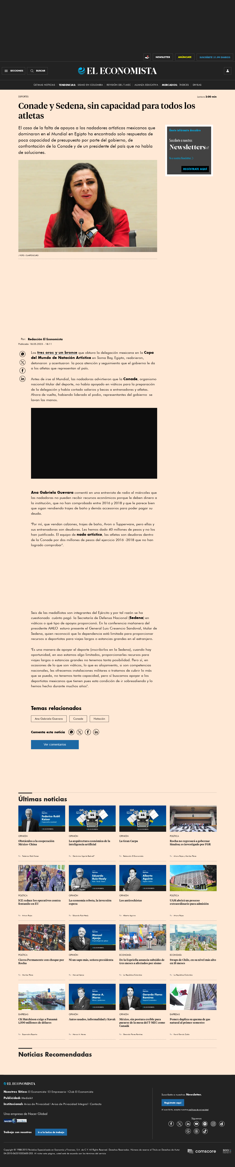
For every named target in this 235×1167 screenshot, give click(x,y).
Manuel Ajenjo (78, 975)
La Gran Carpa (128, 841)
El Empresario (57, 1091)
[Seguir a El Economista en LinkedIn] (188, 1123)
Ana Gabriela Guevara (49, 718)
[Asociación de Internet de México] (227, 1152)
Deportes (23, 97)
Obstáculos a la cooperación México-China (36, 842)
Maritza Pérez (190, 856)
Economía (125, 955)
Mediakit (27, 1098)
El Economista (37, 1091)
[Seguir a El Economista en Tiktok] (205, 1131)
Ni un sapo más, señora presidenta (91, 960)
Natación (99, 718)
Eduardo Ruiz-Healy (80, 915)
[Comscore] (202, 1152)
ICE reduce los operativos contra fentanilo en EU (39, 902)
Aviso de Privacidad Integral (70, 1104)
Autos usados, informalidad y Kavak (92, 1019)
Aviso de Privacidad (37, 1104)
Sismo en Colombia (90, 84)
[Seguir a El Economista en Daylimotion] (221, 1123)
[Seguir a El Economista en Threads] (196, 1131)
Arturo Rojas (179, 856)
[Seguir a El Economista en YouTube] (196, 1123)
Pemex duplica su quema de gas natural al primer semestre (190, 1021)
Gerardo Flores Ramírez (132, 1034)
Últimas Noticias (44, 84)
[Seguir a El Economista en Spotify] (205, 1123)
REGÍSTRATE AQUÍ (195, 169)
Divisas (197, 84)
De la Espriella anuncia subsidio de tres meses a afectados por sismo (142, 961)
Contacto (96, 1104)
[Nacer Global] (15, 1121)
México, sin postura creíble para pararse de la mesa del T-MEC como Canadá (142, 1023)
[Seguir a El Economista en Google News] (188, 1131)
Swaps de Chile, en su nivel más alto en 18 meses (193, 961)
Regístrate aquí (172, 1102)
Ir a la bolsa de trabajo (51, 1132)
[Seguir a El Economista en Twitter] (179, 1123)
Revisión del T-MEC (119, 84)
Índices (184, 84)
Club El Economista (80, 1091)
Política (174, 836)
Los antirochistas (130, 900)
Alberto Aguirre (129, 915)
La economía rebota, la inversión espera (90, 902)
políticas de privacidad (198, 1109)
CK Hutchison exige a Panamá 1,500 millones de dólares (38, 1021)
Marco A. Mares (79, 1034)
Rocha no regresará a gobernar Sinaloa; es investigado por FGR (190, 842)
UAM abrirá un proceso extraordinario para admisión (189, 902)
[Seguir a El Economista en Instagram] (213, 1123)
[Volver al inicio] (73, 1083)
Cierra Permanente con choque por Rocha (41, 961)
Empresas (23, 1014)
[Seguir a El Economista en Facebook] (171, 1123)
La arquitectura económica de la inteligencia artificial (90, 842)
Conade (78, 718)
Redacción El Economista (133, 856)
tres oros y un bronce (57, 352)
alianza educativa (146, 84)
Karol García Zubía (181, 1034)
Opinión (23, 836)
